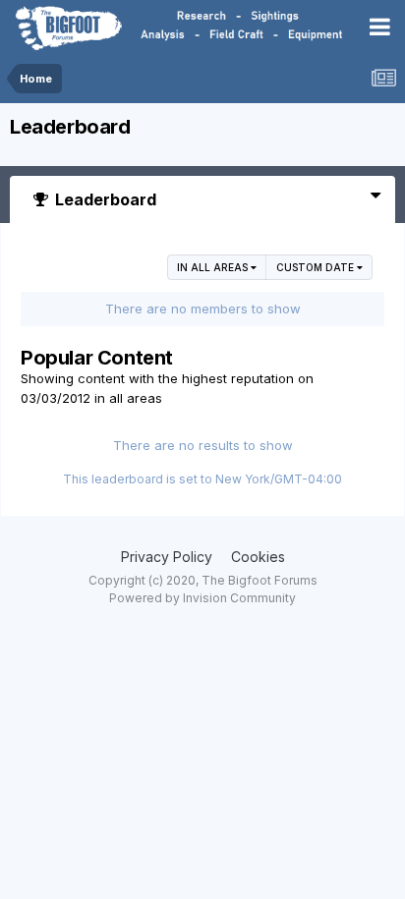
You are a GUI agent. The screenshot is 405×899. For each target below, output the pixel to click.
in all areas (214, 267)
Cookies (258, 556)
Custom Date (316, 267)
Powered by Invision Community (202, 597)
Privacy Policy (166, 556)
